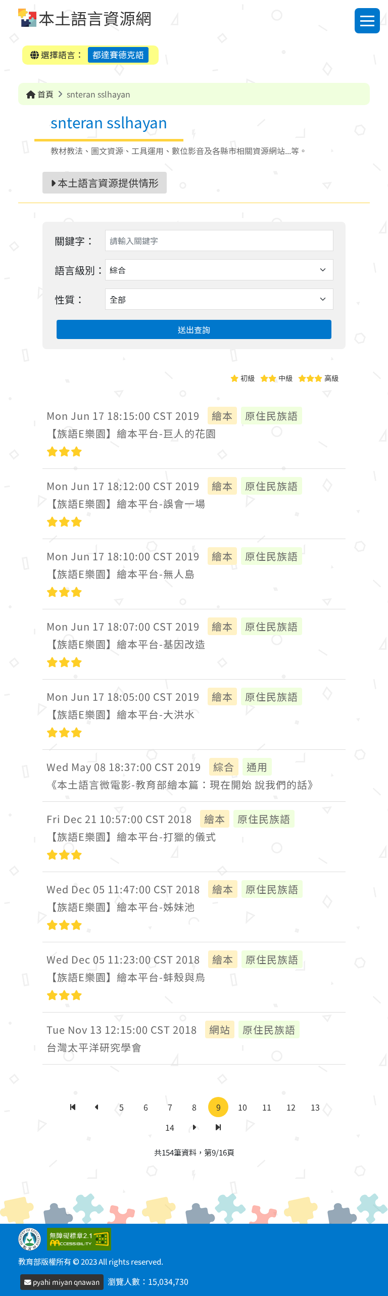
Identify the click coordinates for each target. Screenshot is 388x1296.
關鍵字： (75, 240)
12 (291, 1107)
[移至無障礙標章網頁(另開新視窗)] (81, 1238)
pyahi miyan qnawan (65, 1282)
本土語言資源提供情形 (107, 182)
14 (169, 1127)
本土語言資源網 (95, 17)
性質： (70, 299)
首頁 (44, 94)
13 (315, 1107)
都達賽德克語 (118, 55)
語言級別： (80, 270)
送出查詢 (194, 329)
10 (242, 1107)
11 (266, 1107)
